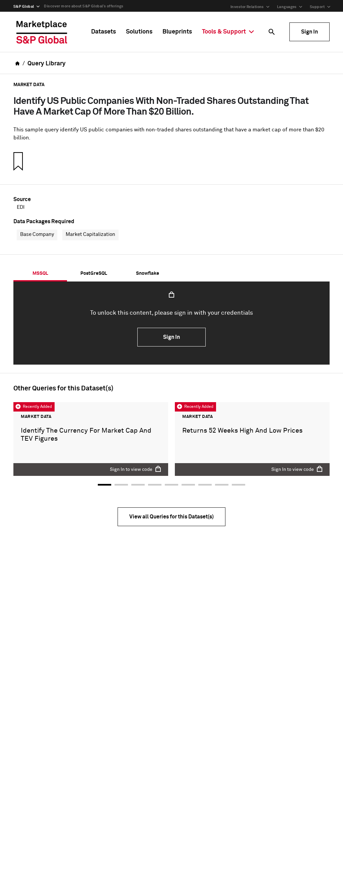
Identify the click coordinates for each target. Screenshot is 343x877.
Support (317, 7)
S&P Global (23, 6)
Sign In (309, 32)
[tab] (40, 273)
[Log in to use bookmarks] (17, 161)
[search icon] (271, 31)
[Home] (41, 32)
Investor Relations (247, 7)
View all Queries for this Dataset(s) (171, 516)
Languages (287, 7)
